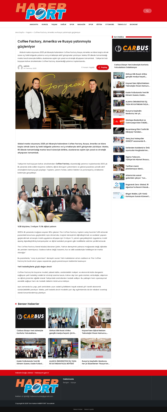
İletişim (66, 382)
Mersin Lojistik (89, 409)
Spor (72, 24)
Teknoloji (122, 24)
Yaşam (54, 24)
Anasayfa (34, 24)
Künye (73, 382)
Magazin (81, 24)
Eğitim (99, 24)
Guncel (45, 24)
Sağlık (63, 24)
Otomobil (109, 24)
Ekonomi (133, 24)
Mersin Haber (78, 409)
